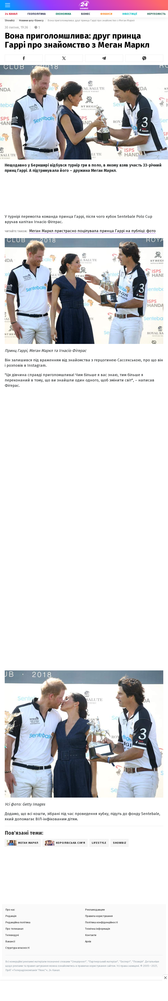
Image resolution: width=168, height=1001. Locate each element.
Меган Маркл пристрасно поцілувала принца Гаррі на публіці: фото (92, 230)
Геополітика (36, 13)
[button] (24, 58)
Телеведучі (12, 935)
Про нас (10, 909)
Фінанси (106, 13)
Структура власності (17, 947)
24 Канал (11, 13)
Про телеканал (14, 928)
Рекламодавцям (95, 909)
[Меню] (7, 5)
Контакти (90, 935)
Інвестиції (129, 13)
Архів (88, 941)
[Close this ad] (165, 977)
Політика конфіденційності (101, 922)
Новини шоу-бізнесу (31, 20)
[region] (84, 991)
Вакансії (10, 941)
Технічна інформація (97, 928)
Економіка (63, 13)
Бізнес (85, 13)
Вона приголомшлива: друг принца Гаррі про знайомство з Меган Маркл (91, 20)
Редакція (10, 916)
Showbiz (10, 20)
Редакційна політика (17, 922)
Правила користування (99, 916)
